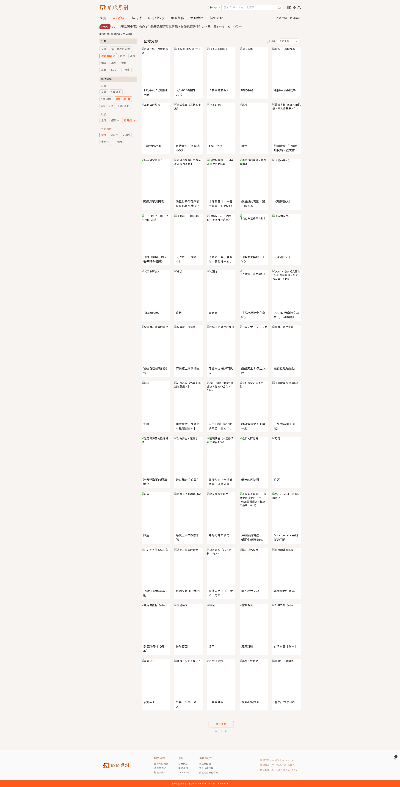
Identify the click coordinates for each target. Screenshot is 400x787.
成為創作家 (156, 18)
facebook (183, 772)
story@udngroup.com (282, 760)
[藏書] (289, 7)
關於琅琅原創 (161, 763)
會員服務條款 (206, 768)
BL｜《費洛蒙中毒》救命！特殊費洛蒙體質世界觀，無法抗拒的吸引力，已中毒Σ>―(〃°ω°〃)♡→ (177, 26)
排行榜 (137, 18)
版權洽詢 (159, 772)
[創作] (294, 7)
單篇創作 (177, 18)
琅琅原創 (116, 34)
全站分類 (119, 18)
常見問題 (183, 763)
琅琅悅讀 (281, 18)
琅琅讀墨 (295, 18)
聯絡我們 (183, 768)
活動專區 (197, 18)
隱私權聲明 (205, 763)
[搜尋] (280, 7)
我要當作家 (160, 768)
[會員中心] (299, 7)
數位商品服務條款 (208, 772)
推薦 (102, 18)
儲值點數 (216, 18)
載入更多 (221, 724)
